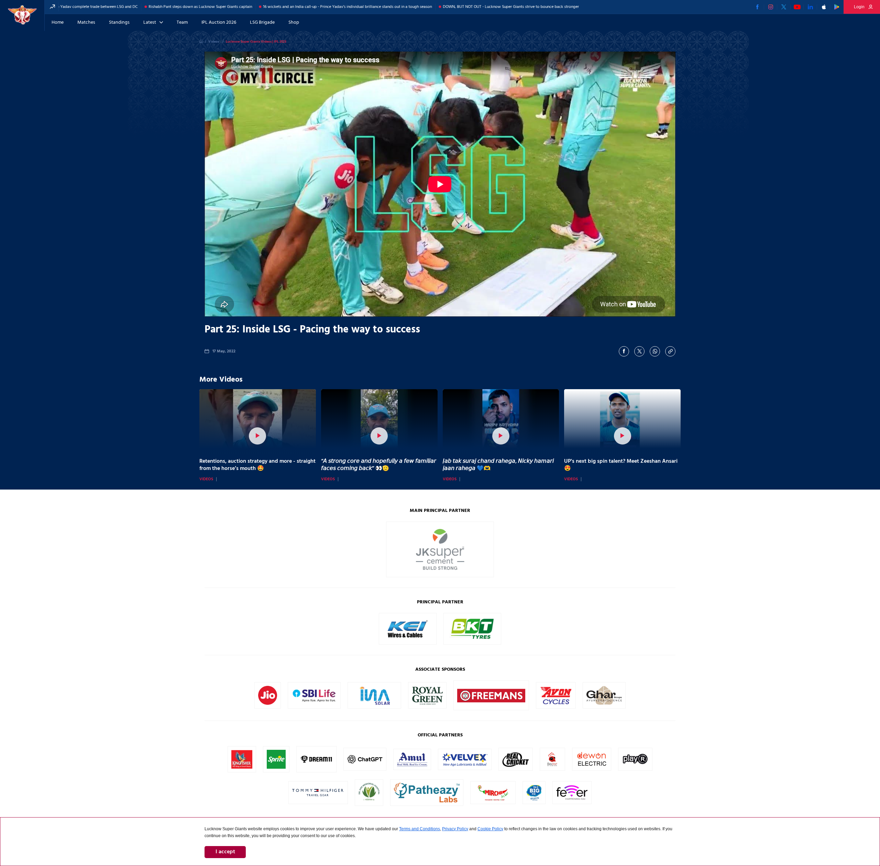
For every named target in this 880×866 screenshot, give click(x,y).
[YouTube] (797, 7)
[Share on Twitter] (639, 351)
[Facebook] (757, 7)
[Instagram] (771, 7)
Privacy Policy (455, 828)
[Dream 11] (316, 767)
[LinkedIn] (810, 7)
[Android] (837, 7)
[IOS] (823, 7)
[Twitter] (784, 7)
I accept (225, 851)
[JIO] (267, 703)
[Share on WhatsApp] (655, 351)
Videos (206, 479)
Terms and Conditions (419, 828)
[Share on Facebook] (624, 351)
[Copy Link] (670, 351)
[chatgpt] (365, 765)
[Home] (201, 41)
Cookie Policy (490, 828)
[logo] (22, 15)
